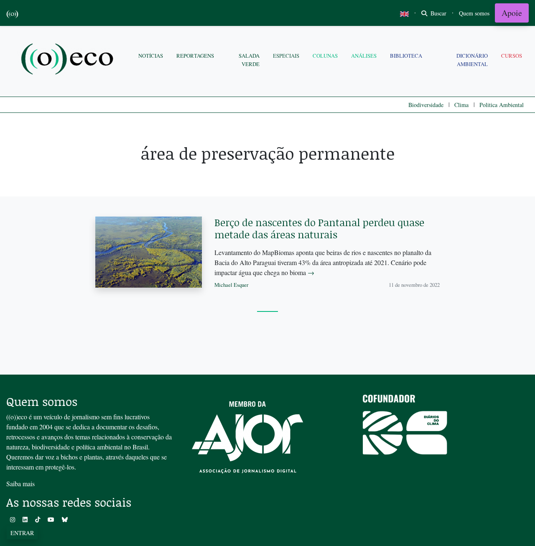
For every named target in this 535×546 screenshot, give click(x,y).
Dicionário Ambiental (472, 59)
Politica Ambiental (501, 105)
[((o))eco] (69, 60)
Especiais (286, 55)
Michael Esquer (231, 284)
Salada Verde (249, 59)
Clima (461, 105)
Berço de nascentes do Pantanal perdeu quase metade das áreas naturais (319, 228)
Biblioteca (406, 55)
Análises (364, 55)
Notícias (150, 55)
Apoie (512, 12)
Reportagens (195, 55)
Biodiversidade (425, 105)
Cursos (511, 55)
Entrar (22, 533)
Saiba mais (20, 483)
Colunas (325, 55)
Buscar (437, 13)
